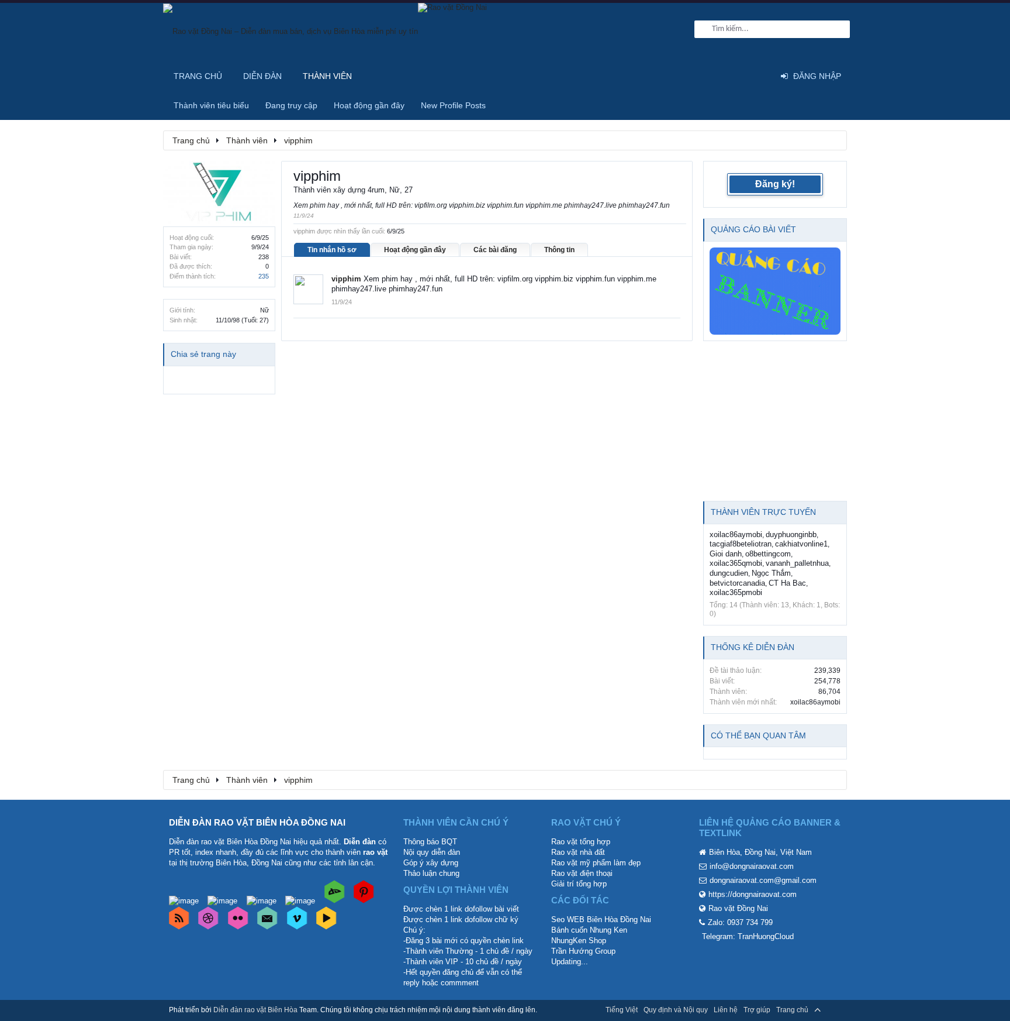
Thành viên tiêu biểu (211, 105)
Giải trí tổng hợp (579, 883)
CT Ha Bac (787, 583)
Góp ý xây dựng (430, 862)
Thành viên (327, 76)
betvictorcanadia (737, 583)
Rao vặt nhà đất (578, 852)
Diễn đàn (262, 76)
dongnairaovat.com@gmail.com (763, 880)
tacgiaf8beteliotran (741, 543)
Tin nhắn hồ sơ (332, 250)
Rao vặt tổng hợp (580, 841)
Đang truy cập (291, 105)
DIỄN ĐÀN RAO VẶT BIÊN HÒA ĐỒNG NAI (257, 822)
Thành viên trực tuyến (763, 512)
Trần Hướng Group (583, 951)
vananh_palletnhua (797, 563)
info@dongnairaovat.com (752, 866)
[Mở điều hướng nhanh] (832, 140)
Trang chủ (198, 76)
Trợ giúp (756, 1010)
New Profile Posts (453, 105)
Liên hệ (726, 1010)
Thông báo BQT (430, 841)
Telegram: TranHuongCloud (748, 936)
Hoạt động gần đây (415, 250)
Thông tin (559, 250)
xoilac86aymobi (736, 534)
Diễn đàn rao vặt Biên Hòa (255, 1010)
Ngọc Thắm (771, 573)
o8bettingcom (768, 553)
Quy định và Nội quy (676, 1010)
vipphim (346, 278)
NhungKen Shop (578, 940)
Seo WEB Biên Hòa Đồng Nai (601, 919)
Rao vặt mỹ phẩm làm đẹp (596, 862)
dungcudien (729, 573)
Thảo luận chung (431, 873)
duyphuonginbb (791, 534)
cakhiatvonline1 (801, 543)
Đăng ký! (775, 184)
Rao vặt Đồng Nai (738, 908)
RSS (834, 1010)
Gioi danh (726, 553)
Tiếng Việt (622, 1010)
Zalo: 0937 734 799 (740, 922)
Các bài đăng (495, 250)
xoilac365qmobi (736, 563)
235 (263, 276)
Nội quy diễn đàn (431, 852)
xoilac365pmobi (736, 592)
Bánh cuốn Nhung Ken (589, 930)
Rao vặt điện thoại (582, 873)
